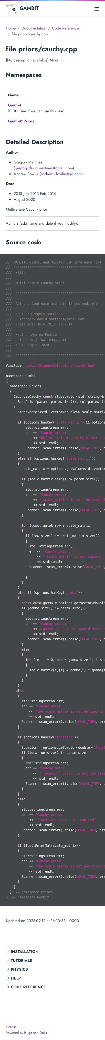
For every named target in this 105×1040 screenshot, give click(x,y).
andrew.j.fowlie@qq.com (61, 174)
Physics (19, 969)
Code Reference (28, 987)
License (11, 1026)
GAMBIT (29, 8)
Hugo (28, 1032)
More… (56, 60)
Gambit (14, 105)
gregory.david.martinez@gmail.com (44, 168)
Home (11, 28)
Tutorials (21, 960)
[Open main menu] (97, 8)
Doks (43, 1032)
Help (16, 978)
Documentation (33, 28)
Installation (25, 951)
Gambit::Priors (21, 121)
